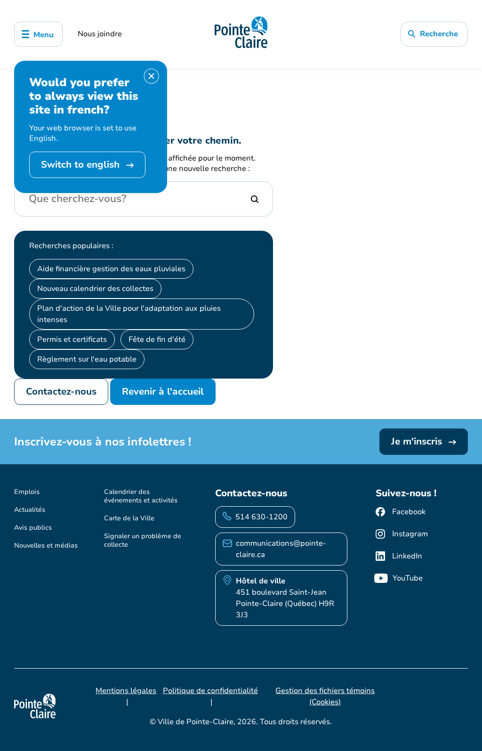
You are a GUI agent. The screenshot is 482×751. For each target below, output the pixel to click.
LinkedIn (407, 556)
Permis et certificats (72, 339)
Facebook (409, 512)
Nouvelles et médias (46, 545)
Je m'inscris (418, 441)
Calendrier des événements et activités (140, 496)
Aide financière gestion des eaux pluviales (111, 269)
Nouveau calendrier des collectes (95, 288)
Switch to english (81, 164)
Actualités (29, 509)
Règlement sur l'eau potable (87, 359)
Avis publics (33, 527)
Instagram (410, 534)
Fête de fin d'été (157, 339)
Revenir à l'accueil (163, 391)
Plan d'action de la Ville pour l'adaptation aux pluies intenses (129, 314)
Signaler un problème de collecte (142, 540)
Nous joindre (100, 34)
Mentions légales (126, 691)
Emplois (27, 491)
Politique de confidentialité (210, 691)
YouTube (408, 578)
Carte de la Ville (129, 518)
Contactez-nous (61, 391)
